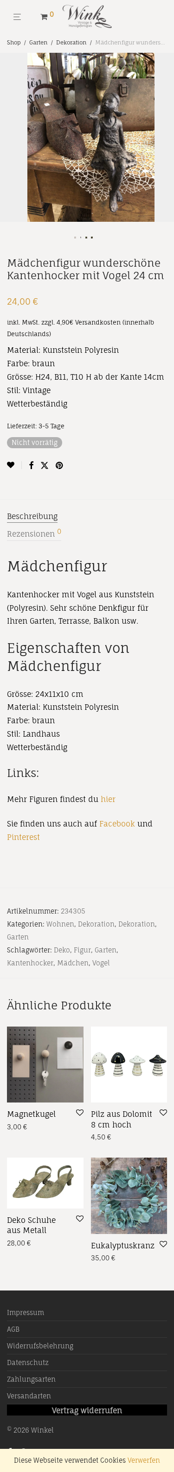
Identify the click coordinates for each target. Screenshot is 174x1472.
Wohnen (60, 924)
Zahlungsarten (31, 1379)
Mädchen (73, 963)
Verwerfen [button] (144, 1460)
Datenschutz (28, 1362)
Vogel (101, 963)
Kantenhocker (30, 963)
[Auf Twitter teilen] (44, 465)
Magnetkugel (31, 1114)
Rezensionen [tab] (34, 533)
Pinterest (23, 837)
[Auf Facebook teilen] (31, 465)
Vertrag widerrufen (87, 1410)
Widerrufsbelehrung (40, 1346)
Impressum (25, 1312)
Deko (62, 950)
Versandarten (29, 1396)
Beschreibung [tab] (32, 516)
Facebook (117, 823)
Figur (82, 950)
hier (109, 799)
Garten (38, 42)
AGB (13, 1329)
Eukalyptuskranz (123, 1245)
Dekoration (71, 42)
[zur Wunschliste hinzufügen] (14, 465)
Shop (14, 42)
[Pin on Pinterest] (60, 465)
